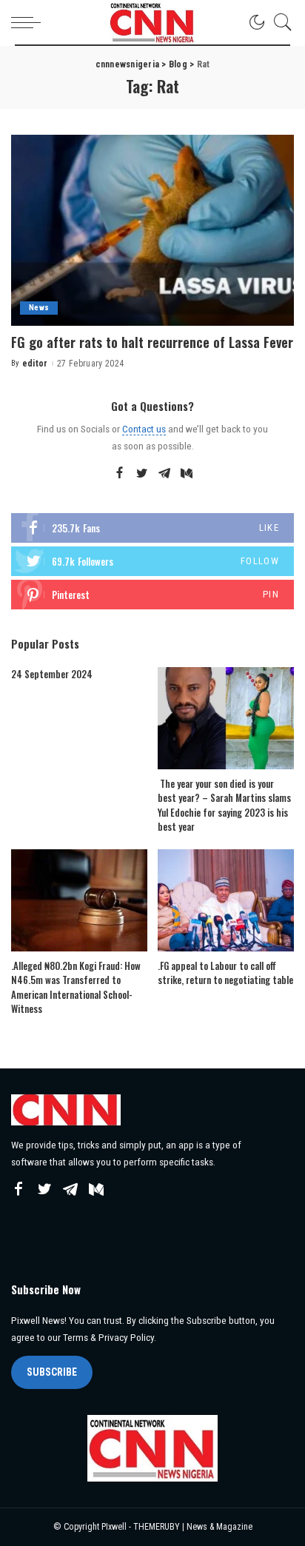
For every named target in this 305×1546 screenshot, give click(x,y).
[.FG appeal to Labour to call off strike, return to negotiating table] (226, 900)
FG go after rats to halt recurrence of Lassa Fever (152, 342)
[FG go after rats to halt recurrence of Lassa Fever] (152, 230)
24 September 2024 (52, 673)
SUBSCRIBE (52, 1372)
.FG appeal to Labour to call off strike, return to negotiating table (225, 973)
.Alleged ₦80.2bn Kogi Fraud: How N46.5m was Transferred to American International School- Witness (76, 987)
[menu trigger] (29, 22)
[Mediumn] (186, 474)
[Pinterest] (152, 594)
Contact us (144, 429)
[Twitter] (142, 474)
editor (35, 363)
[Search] (279, 22)
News (39, 307)
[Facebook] (119, 474)
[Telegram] (164, 474)
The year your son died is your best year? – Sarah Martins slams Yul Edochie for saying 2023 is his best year (224, 805)
